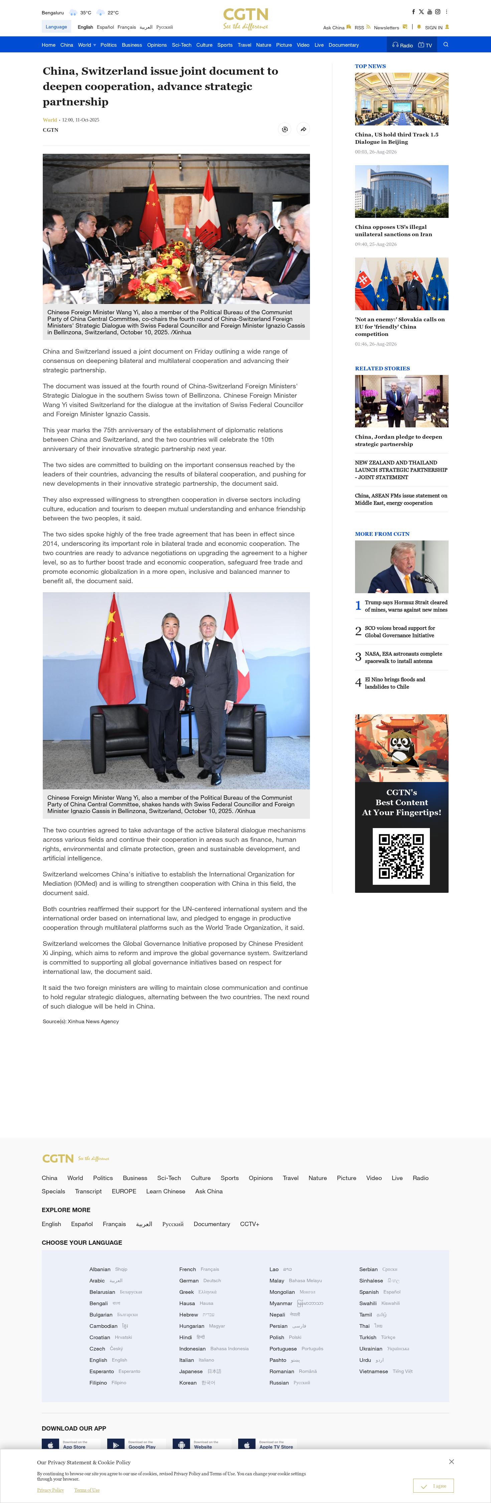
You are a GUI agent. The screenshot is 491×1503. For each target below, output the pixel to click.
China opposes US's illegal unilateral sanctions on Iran (393, 230)
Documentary (344, 45)
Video (303, 45)
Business (132, 45)
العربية (146, 27)
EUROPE (124, 1191)
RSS (359, 27)
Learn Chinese (165, 1191)
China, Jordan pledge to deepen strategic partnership (398, 440)
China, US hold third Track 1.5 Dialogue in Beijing (397, 138)
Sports (225, 45)
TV (429, 45)
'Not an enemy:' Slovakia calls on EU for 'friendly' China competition (400, 326)
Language (56, 26)
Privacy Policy (50, 1490)
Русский (164, 27)
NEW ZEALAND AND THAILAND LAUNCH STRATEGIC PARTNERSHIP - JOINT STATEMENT (401, 469)
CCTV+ (250, 1223)
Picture (284, 45)
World (85, 45)
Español (105, 27)
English (85, 27)
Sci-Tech (181, 45)
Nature (263, 45)
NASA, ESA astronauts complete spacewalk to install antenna (403, 657)
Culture (204, 45)
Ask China (334, 27)
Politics (109, 45)
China (66, 45)
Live (319, 45)
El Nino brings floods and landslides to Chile (395, 683)
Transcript (88, 1191)
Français (127, 27)
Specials (53, 1191)
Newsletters (386, 27)
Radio (406, 45)
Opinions (157, 45)
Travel (244, 45)
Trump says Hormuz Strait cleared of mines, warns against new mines (406, 606)
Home (48, 45)
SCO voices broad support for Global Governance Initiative (400, 631)
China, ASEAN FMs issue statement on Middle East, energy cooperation (401, 499)
